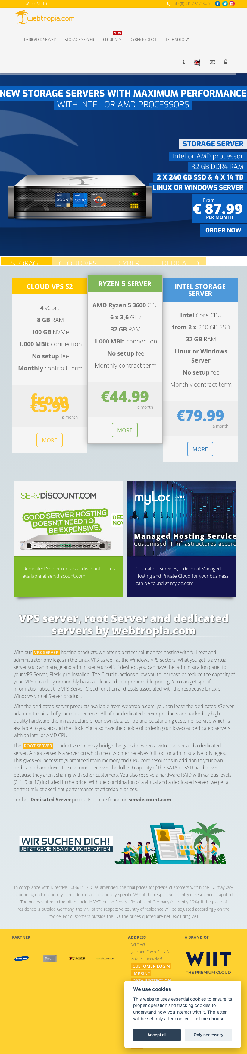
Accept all (156, 1034)
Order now (223, 230)
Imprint (141, 973)
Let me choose (209, 1018)
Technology (177, 39)
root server (38, 746)
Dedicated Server (40, 39)
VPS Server (46, 652)
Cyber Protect (144, 39)
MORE (49, 440)
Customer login (151, 966)
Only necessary (209, 1034)
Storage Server (79, 39)
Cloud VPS (112, 37)
